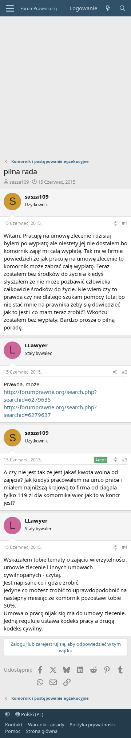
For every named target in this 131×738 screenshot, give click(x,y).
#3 (124, 460)
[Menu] (10, 8)
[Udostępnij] (114, 223)
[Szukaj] (122, 8)
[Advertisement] (65, 85)
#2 (124, 372)
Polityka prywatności (92, 724)
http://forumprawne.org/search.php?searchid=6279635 (50, 395)
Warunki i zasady (46, 724)
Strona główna (41, 731)
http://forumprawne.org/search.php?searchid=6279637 (50, 410)
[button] (7, 714)
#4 (124, 547)
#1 (124, 223)
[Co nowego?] (108, 8)
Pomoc (12, 731)
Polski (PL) (31, 714)
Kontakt (14, 724)
